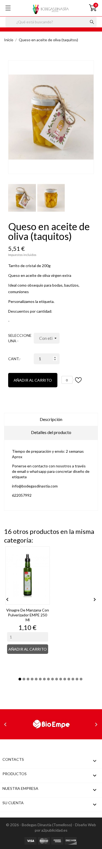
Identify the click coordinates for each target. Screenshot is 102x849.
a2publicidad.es (54, 830)
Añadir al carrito (33, 380)
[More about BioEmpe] (51, 724)
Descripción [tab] (51, 419)
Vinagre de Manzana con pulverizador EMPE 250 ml (27, 615)
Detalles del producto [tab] (51, 432)
